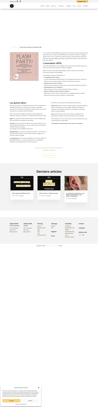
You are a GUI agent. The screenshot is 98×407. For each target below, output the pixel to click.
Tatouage (61, 6)
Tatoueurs (53, 226)
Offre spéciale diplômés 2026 (21, 193)
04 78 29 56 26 (14, 231)
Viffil (50, 65)
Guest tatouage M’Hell (69, 231)
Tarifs (38, 231)
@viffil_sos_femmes (59, 58)
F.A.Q (74, 6)
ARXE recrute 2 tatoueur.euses (48, 193)
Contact (79, 6)
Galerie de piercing (41, 227)
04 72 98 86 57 (27, 231)
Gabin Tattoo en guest (69, 236)
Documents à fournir (41, 235)
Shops (47, 6)
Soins (38, 233)
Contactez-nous (81, 1)
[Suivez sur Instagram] (51, 37)
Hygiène (69, 6)
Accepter (11, 400)
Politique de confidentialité (20, 404)
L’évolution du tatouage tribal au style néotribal (69, 227)
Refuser (30, 400)
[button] (39, 387)
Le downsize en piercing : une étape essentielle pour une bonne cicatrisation (75, 195)
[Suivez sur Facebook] (48, 37)
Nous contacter (49, 155)
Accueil (42, 6)
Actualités (85, 6)
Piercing (53, 6)
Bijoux (38, 229)
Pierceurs (39, 226)
